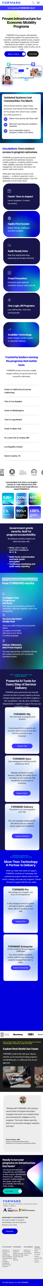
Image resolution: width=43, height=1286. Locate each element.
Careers (37, 1256)
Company (37, 1247)
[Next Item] (37, 1077)
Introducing (21, 7)
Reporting (15, 1260)
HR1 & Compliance (7, 1256)
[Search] (33, 2)
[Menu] (38, 3)
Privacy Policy (38, 1258)
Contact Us (37, 1248)
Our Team (37, 1254)
